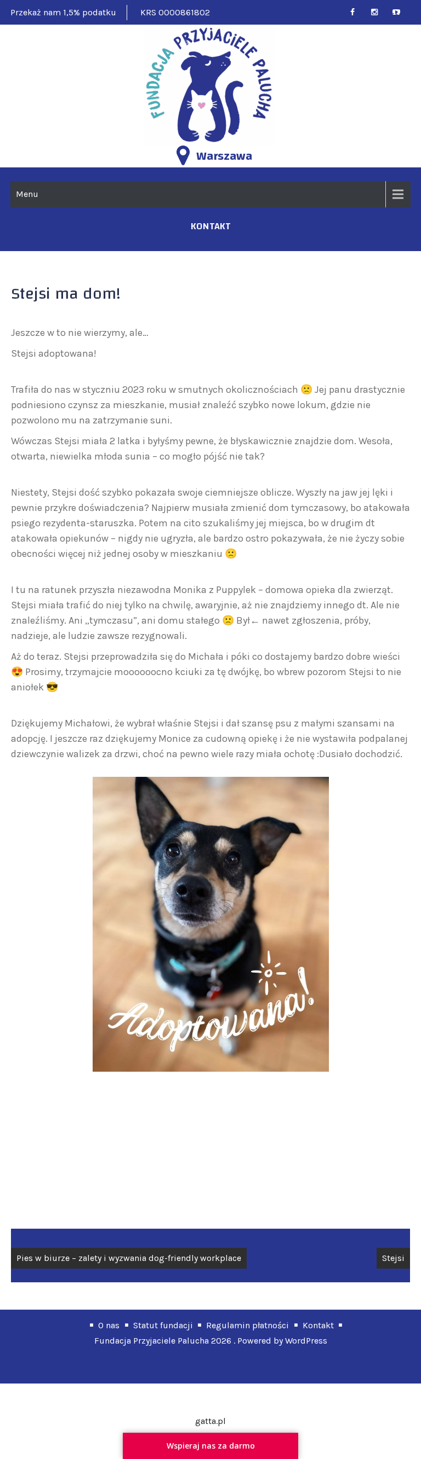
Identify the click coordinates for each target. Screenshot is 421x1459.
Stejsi (393, 1258)
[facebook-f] (357, 12)
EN (395, 15)
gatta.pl (210, 1421)
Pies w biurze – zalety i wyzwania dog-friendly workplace (128, 1258)
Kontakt (318, 1325)
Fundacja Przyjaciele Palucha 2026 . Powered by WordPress (210, 1340)
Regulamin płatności (247, 1325)
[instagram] (379, 12)
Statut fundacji (163, 1325)
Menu (27, 194)
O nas (109, 1325)
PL (408, 15)
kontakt (211, 226)
